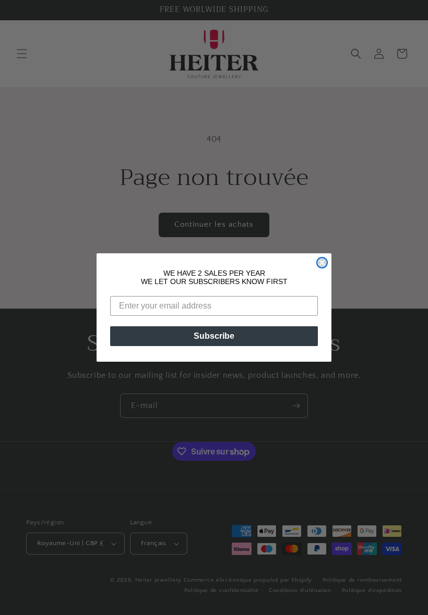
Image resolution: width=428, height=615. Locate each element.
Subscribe (214, 335)
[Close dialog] (322, 262)
